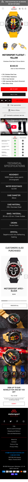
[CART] (25, 8)
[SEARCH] (22, 8)
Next (26, 23)
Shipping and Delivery (14, 431)
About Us (14, 439)
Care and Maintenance (14, 433)
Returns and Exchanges (14, 428)
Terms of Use (14, 444)
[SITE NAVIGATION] (3, 8)
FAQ (14, 426)
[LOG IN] (19, 8)
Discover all (15, 305)
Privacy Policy (14, 446)
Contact (13, 442)
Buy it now (14, 94)
